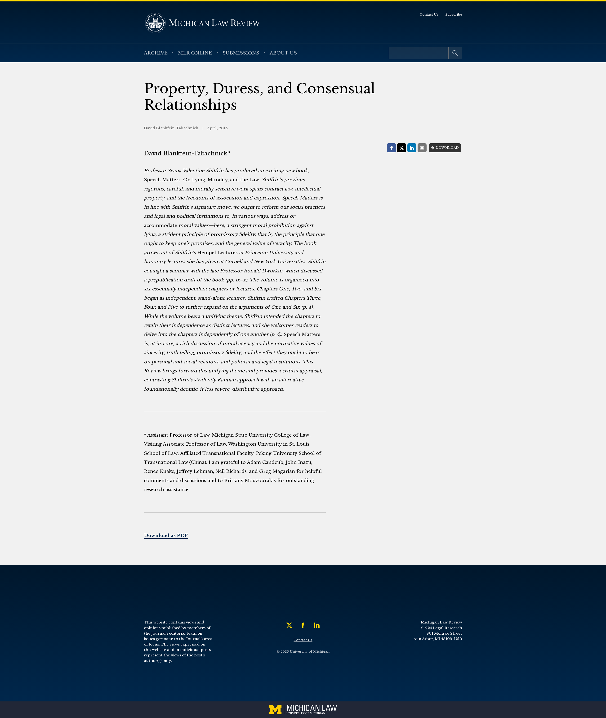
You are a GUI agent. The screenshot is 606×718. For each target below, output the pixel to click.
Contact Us (429, 15)
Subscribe (454, 15)
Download (447, 148)
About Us (283, 53)
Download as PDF (166, 535)
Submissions (241, 53)
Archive (156, 53)
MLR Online (195, 53)
